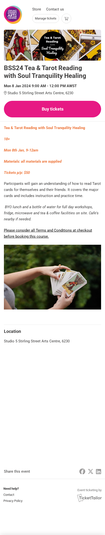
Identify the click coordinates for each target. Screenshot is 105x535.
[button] (12, 495)
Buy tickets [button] (52, 109)
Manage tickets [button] (45, 18)
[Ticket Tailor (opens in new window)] (89, 497)
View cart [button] (66, 18)
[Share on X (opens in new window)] (91, 472)
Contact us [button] (55, 9)
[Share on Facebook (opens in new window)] (82, 472)
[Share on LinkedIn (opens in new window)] (98, 472)
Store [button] (36, 9)
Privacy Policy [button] (12, 501)
